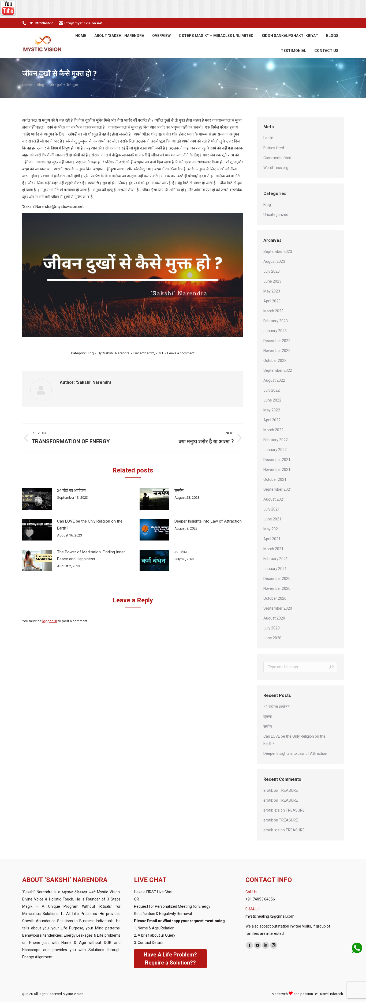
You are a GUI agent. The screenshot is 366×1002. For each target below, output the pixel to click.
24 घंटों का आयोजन (71, 490)
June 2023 (272, 281)
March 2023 (273, 311)
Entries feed (273, 148)
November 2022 (276, 350)
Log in (268, 138)
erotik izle (271, 810)
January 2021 (275, 568)
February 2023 (275, 321)
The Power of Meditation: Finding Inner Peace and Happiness (91, 555)
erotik (268, 790)
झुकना (267, 716)
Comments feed (277, 158)
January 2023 (275, 331)
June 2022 (272, 400)
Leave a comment (181, 353)
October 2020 (274, 598)
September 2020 (277, 608)
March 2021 (273, 549)
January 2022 (275, 450)
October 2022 (274, 360)
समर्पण (179, 490)
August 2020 (274, 618)
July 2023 (271, 271)
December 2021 (276, 459)
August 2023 (274, 261)
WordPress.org (275, 168)
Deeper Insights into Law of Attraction (208, 521)
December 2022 (276, 341)
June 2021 (272, 519)
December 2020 (276, 578)
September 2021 (277, 489)
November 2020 (276, 588)
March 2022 (273, 430)
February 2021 (275, 559)
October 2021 (274, 479)
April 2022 (272, 420)
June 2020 (272, 638)
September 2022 (277, 370)
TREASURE (288, 790)
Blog (90, 353)
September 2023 (277, 251)
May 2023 (271, 291)
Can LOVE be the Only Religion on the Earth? (89, 525)
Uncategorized (275, 214)
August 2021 (274, 499)
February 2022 (275, 440)
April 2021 (272, 539)
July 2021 (271, 509)
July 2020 (271, 628)
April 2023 (272, 301)
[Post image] (37, 499)
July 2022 (271, 390)
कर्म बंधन (180, 552)
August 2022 (274, 380)
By (113, 353)
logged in (49, 621)
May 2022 (271, 410)
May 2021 (271, 529)
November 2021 (276, 469)
